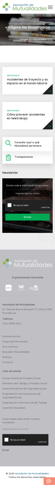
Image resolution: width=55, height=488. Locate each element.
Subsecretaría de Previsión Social (21, 378)
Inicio (12, 40)
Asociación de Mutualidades (32, 473)
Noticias (6, 357)
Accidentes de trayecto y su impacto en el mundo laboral (27, 82)
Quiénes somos (11, 336)
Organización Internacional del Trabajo (24, 402)
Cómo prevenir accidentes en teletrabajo (26, 117)
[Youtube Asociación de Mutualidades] (30, 482)
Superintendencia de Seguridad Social (24, 388)
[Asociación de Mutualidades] (24, 6)
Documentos (10, 346)
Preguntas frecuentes (15, 341)
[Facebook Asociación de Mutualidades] (24, 482)
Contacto (7, 362)
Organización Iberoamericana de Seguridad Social (21, 395)
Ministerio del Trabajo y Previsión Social (24, 383)
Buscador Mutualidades (16, 351)
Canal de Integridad (13, 407)
